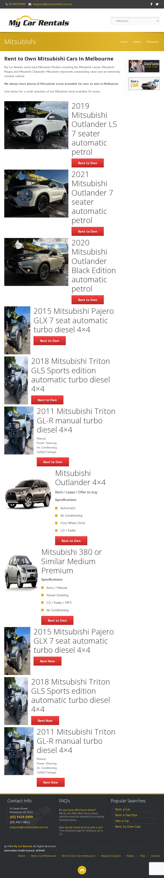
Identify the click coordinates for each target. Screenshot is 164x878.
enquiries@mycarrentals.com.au (52, 4)
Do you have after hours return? (77, 810)
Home (123, 41)
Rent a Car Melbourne (43, 855)
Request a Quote (111, 855)
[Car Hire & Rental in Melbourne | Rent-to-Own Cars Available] (38, 20)
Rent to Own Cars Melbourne (78, 855)
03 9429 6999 (17, 4)
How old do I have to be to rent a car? (80, 827)
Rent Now (47, 661)
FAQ (142, 855)
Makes (137, 41)
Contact (155, 855)
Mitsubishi (153, 41)
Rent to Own (87, 163)
